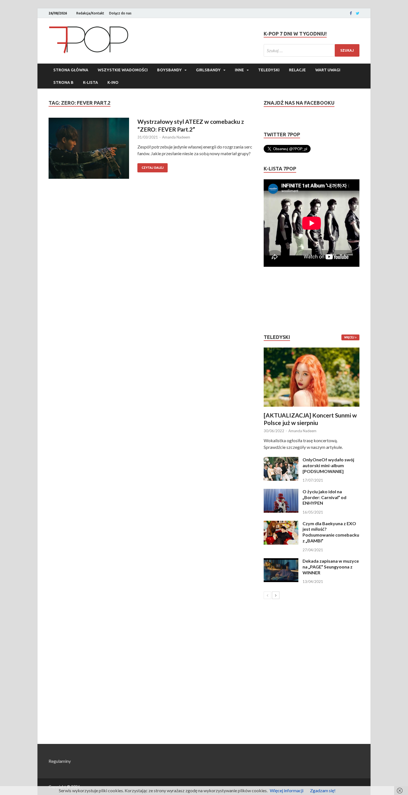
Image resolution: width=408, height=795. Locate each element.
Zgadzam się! (323, 790)
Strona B (63, 82)
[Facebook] (350, 13)
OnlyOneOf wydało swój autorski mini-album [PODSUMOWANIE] (328, 465)
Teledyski (268, 70)
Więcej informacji (286, 790)
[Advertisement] (280, 300)
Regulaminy (60, 761)
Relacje (297, 70)
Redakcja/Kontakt (90, 13)
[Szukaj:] (311, 50)
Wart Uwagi (327, 70)
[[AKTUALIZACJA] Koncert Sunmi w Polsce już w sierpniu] (311, 377)
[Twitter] (357, 13)
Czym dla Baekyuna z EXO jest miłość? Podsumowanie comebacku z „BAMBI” (331, 532)
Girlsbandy (208, 70)
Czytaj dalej (152, 167)
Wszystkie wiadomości (123, 70)
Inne (239, 70)
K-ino (113, 82)
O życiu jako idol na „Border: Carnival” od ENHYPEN (324, 497)
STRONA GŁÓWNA (70, 70)
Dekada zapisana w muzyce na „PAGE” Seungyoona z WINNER (331, 566)
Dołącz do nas (120, 13)
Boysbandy (169, 70)
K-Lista (90, 82)
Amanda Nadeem (176, 137)
